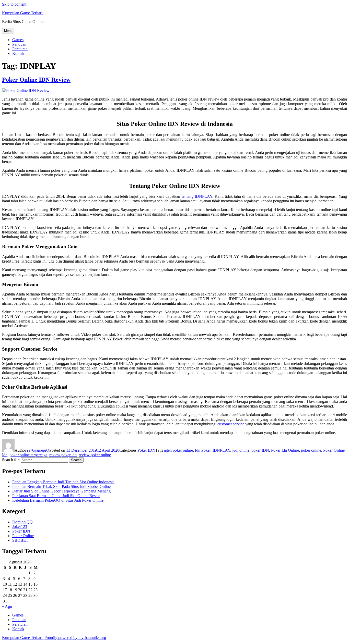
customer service (230, 424)
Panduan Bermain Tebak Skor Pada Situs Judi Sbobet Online (61, 486)
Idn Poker (203, 450)
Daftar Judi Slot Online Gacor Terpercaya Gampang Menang (61, 491)
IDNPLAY (221, 450)
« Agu (7, 606)
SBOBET (20, 540)
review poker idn (63, 455)
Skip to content (14, 4)
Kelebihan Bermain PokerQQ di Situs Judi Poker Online (57, 500)
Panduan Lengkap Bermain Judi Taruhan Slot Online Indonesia (63, 482)
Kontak (18, 53)
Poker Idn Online (285, 450)
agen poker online (178, 450)
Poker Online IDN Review (36, 79)
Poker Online (23, 536)
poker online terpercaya (28, 455)
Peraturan (20, 49)
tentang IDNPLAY (197, 196)
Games (18, 40)
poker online (311, 450)
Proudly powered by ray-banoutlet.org (75, 637)
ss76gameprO (38, 450)
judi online (240, 450)
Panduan (19, 44)
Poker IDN (146, 450)
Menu (8, 31)
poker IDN (260, 450)
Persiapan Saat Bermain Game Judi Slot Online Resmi (56, 495)
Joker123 (19, 526)
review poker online (95, 455)
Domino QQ (22, 522)
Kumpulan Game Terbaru (22, 13)
